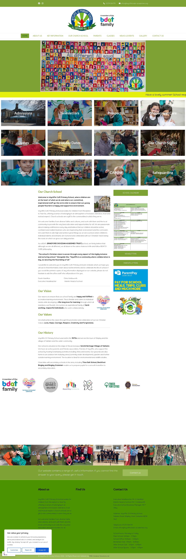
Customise (14, 550)
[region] (28, 542)
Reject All (28, 550)
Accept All (42, 550)
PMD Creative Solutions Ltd (99, 556)
